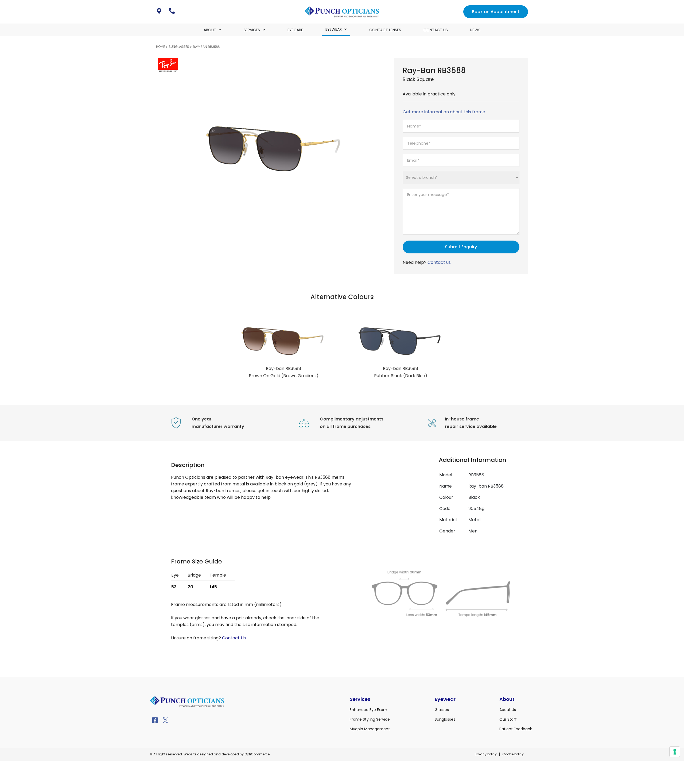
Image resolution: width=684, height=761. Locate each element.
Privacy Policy (486, 754)
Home (160, 46)
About (210, 30)
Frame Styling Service (370, 719)
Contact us (439, 262)
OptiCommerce (257, 754)
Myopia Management (370, 729)
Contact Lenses (385, 30)
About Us (507, 709)
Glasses (442, 709)
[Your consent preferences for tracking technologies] (675, 752)
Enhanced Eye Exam (368, 709)
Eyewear (333, 29)
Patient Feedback (515, 729)
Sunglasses (179, 46)
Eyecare (295, 30)
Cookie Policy (513, 754)
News (475, 30)
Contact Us (435, 30)
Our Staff (508, 719)
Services (252, 30)
